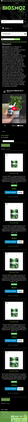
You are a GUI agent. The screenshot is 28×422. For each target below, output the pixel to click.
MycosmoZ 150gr (14, 272)
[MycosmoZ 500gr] (14, 360)
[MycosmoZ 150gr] (14, 261)
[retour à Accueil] (2, 39)
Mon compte (4, 409)
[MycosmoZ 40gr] (14, 311)
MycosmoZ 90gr (14, 222)
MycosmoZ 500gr (14, 371)
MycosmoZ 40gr (14, 321)
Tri (1, 141)
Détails (3, 131)
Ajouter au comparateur (13, 196)
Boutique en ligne (8, 39)
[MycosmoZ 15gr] (14, 163)
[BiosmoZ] (14, 11)
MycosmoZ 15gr (14, 173)
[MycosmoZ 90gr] (14, 212)
